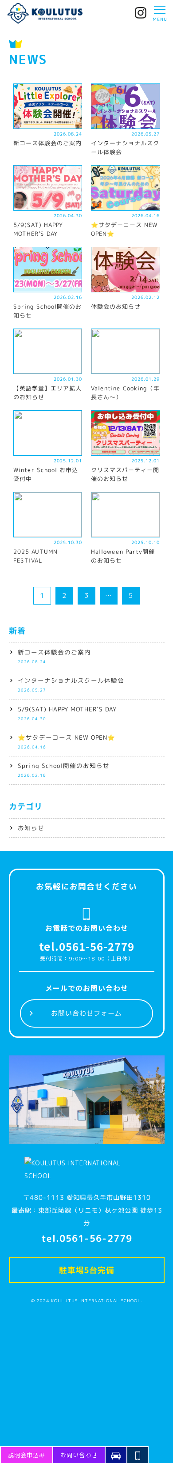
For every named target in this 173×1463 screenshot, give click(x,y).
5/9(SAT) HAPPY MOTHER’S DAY (66, 712)
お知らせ (30, 828)
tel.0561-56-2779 (86, 946)
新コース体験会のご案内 (53, 656)
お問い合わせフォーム (86, 1013)
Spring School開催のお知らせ (63, 769)
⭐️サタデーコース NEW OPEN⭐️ (66, 741)
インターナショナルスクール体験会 (70, 684)
